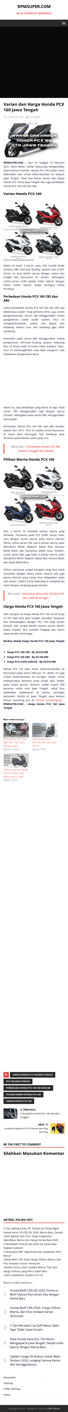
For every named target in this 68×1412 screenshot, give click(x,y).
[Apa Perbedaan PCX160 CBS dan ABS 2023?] (45, 730)
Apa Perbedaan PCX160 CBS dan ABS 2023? (44, 742)
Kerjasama (9, 1377)
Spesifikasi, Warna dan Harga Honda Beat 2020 (30, 1240)
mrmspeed (34, 116)
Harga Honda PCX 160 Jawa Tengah (33, 1074)
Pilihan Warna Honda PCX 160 (23, 1094)
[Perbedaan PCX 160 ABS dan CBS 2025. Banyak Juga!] (16, 730)
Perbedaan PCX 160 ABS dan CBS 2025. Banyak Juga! (14, 742)
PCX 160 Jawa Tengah (18, 1081)
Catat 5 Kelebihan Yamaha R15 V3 (23, 1275)
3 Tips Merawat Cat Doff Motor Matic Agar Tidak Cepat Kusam (34, 1327)
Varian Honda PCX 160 (19, 1101)
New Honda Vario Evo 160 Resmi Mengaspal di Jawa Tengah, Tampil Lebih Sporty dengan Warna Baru (36, 1343)
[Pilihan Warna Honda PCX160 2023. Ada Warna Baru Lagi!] (16, 761)
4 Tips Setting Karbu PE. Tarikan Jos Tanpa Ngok (31, 1228)
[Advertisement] (34, 62)
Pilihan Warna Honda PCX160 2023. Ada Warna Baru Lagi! (15, 773)
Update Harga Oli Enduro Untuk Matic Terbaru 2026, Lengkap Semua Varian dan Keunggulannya (35, 1360)
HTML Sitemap (11, 1388)
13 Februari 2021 (15, 116)
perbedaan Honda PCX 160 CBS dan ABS (28, 1087)
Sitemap (8, 1383)
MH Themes (54, 1408)
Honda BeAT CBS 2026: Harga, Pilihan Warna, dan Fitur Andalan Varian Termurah (35, 1312)
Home (6, 1394)
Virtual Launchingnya (49, 700)
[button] (63, 23)
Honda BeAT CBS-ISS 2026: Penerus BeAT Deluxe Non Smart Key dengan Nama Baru (34, 1294)
